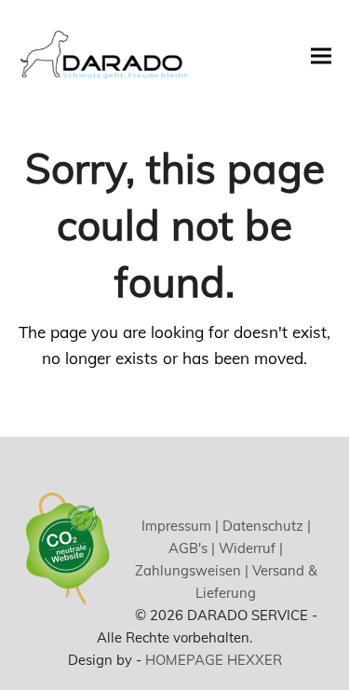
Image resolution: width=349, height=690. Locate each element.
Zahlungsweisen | (191, 570)
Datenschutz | (265, 525)
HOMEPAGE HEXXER (213, 660)
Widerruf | (249, 548)
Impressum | (180, 525)
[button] (321, 55)
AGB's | (191, 548)
